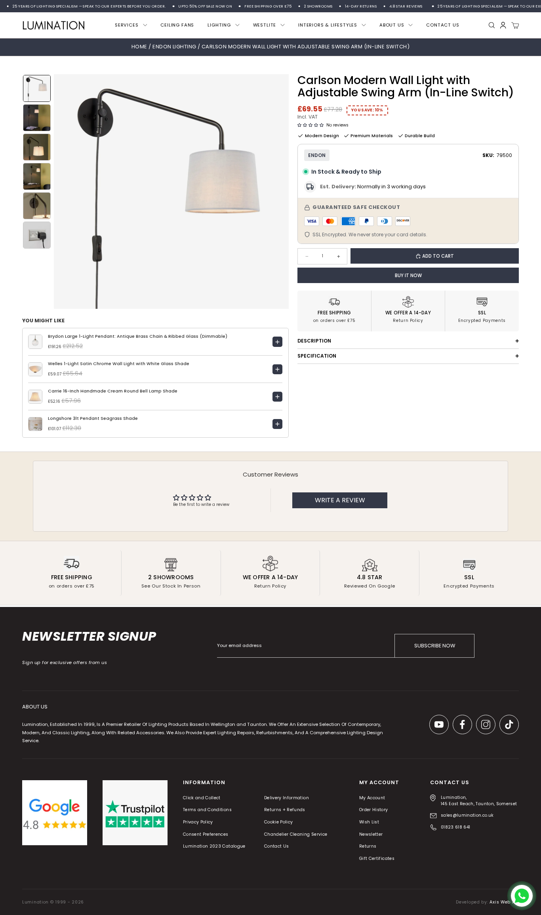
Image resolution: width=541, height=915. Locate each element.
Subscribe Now (434, 645)
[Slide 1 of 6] (37, 88)
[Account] (503, 25)
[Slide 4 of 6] (37, 176)
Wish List (369, 822)
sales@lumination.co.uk (467, 815)
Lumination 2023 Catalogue (214, 847)
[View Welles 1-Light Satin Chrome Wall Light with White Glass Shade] (277, 369)
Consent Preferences (206, 834)
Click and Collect (202, 798)
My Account (372, 798)
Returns (367, 847)
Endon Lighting (175, 46)
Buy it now (408, 275)
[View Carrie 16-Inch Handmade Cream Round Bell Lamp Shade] (277, 397)
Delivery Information (286, 798)
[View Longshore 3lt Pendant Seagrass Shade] (277, 424)
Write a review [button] (340, 500)
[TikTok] (509, 724)
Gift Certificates (376, 858)
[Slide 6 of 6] (37, 235)
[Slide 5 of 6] (37, 205)
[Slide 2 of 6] (37, 117)
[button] (310, 125)
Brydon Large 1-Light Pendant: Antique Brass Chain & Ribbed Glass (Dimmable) (137, 336)
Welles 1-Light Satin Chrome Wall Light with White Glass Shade (118, 364)
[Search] (492, 25)
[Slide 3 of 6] (37, 147)
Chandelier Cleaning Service (296, 834)
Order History (373, 810)
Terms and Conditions (207, 810)
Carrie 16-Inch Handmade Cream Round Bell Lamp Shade (112, 391)
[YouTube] (439, 724)
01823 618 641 (456, 827)
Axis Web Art (504, 902)
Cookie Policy (278, 822)
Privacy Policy (198, 822)
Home (139, 46)
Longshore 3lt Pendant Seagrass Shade (93, 418)
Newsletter (371, 834)
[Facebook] (462, 724)
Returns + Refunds (284, 810)
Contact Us (276, 847)
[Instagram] (485, 724)
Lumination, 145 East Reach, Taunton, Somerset (479, 800)
